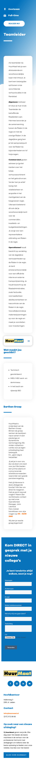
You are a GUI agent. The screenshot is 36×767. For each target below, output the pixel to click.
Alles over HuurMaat (16, 755)
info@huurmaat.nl (11, 713)
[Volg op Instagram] (17, 683)
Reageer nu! (14, 24)
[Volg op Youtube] (29, 683)
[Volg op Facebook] (10, 683)
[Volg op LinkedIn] (23, 683)
